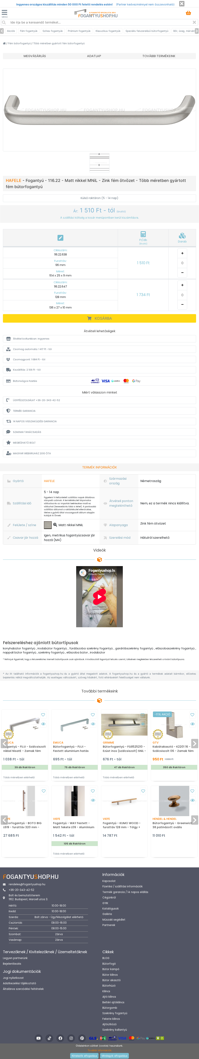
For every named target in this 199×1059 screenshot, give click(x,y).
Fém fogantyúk (29, 31)
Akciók (11, 31)
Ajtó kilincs (109, 997)
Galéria (107, 914)
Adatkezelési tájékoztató (19, 983)
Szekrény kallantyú (114, 1030)
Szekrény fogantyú (114, 1013)
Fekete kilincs (111, 1019)
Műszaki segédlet (113, 920)
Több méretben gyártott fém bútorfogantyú (59, 43)
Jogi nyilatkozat (13, 978)
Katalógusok (110, 908)
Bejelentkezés (12, 964)
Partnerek (108, 925)
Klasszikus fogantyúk (108, 31)
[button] (99, 338)
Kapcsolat (109, 881)
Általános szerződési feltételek (23, 989)
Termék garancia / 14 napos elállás (125, 892)
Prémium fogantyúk (79, 31)
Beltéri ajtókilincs (113, 1002)
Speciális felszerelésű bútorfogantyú (147, 31)
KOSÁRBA (103, 318)
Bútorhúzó (109, 986)
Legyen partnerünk (15, 958)
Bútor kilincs (110, 975)
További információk (100, 1050)
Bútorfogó (109, 964)
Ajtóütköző (109, 1024)
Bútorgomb (109, 1008)
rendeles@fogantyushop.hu (27, 884)
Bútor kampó (110, 969)
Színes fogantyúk (53, 31)
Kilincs (106, 991)
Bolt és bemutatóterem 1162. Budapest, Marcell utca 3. (28, 897)
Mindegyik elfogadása (114, 1055)
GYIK (105, 903)
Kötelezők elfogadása (84, 1055)
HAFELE (14, 180)
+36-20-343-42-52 (21, 890)
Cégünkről (109, 897)
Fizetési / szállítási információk (122, 886)
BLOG (105, 958)
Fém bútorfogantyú (19, 43)
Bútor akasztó (111, 980)
